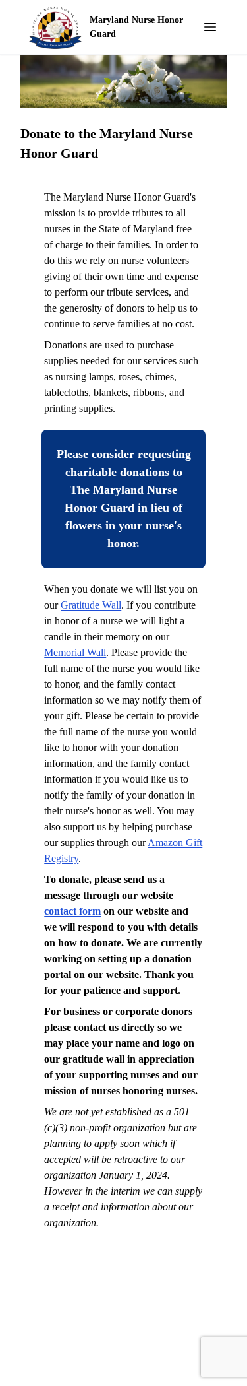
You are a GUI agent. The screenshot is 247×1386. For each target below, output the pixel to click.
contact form (72, 911)
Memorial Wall (75, 652)
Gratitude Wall (91, 604)
